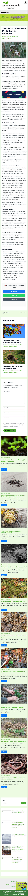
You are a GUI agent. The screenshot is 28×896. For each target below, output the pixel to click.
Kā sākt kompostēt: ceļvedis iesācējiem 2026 (13, 601)
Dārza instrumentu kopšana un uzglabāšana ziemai (13, 672)
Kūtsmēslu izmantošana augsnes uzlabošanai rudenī (13, 636)
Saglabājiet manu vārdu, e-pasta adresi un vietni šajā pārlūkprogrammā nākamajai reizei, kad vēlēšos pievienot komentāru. (13, 425)
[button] (26, 12)
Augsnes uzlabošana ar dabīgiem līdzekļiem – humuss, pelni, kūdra (13, 778)
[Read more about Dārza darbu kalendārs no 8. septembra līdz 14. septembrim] (14, 331)
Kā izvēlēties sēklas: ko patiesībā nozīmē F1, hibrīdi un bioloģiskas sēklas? (13, 496)
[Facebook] (2, 12)
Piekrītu (21, 894)
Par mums (14, 881)
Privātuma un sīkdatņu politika (14, 884)
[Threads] (6, 12)
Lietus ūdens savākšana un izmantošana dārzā (14, 567)
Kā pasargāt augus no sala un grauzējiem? (13, 707)
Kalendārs (5, 346)
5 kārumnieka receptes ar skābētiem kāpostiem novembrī (11, 532)
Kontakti (14, 883)
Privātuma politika (13, 894)
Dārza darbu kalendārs (17, 344)
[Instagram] (4, 12)
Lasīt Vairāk (3, 469)
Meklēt (3, 800)
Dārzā (2, 457)
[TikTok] (8, 12)
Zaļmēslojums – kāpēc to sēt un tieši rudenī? (13, 741)
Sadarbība (14, 886)
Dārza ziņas (7, 457)
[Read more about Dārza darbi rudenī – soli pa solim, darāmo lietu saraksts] (14, 356)
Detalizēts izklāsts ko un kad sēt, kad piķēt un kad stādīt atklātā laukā (14, 460)
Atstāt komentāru (7, 344)
